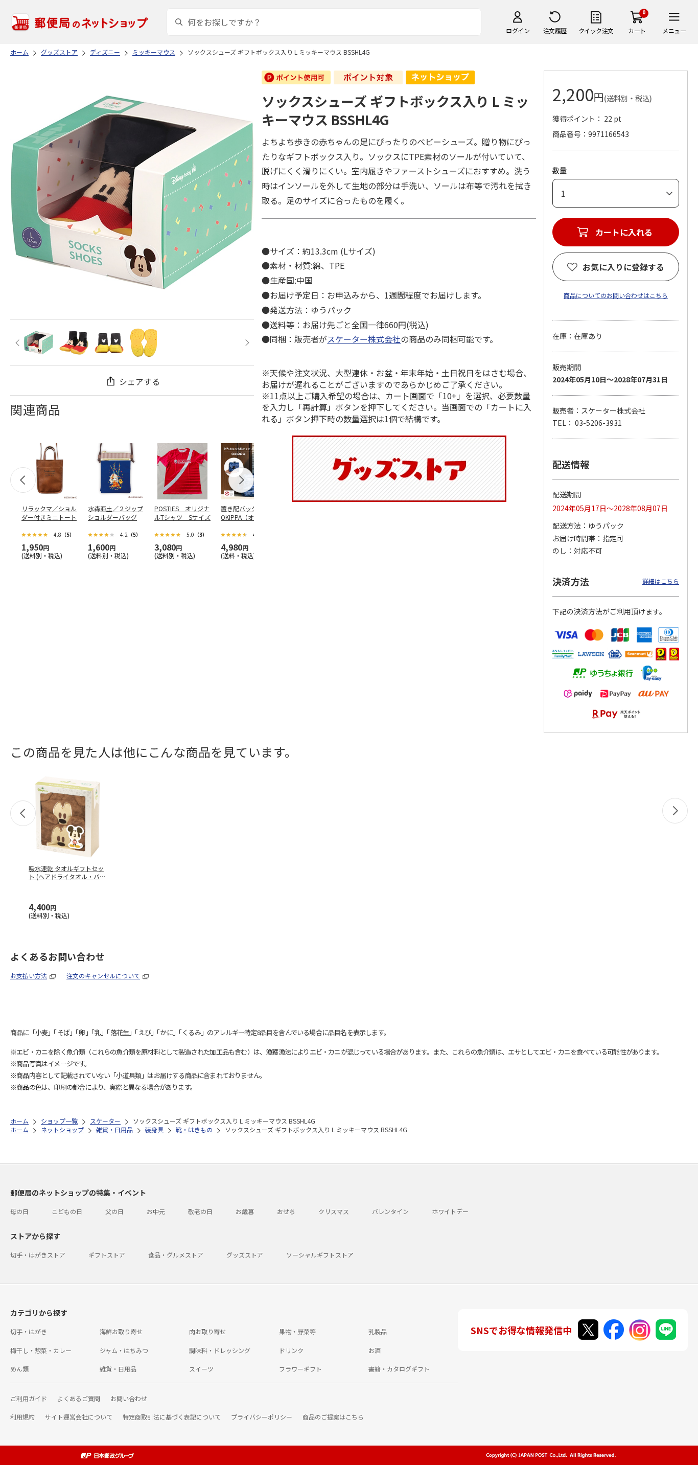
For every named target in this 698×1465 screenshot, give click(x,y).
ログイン (517, 30)
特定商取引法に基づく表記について (172, 1416)
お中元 (156, 1211)
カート (637, 30)
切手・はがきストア (37, 1254)
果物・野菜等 (297, 1331)
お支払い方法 (28, 975)
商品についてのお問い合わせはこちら (616, 295)
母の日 (19, 1211)
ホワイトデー (450, 1211)
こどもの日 (67, 1211)
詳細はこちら (660, 581)
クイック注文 (596, 30)
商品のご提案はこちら (333, 1416)
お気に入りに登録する (623, 267)
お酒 (374, 1350)
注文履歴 (555, 30)
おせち (286, 1211)
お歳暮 (245, 1211)
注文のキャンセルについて (103, 975)
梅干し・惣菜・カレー (41, 1350)
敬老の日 (200, 1211)
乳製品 (377, 1331)
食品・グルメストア (175, 1254)
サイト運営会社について (78, 1416)
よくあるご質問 (78, 1398)
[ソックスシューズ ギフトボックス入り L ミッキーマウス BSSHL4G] (38, 342)
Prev (18, 342)
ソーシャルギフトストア (320, 1254)
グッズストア (244, 1254)
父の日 (114, 1211)
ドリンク (291, 1350)
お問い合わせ (128, 1398)
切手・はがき (28, 1331)
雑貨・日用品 (118, 1368)
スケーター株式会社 (364, 339)
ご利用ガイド (28, 1398)
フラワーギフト (300, 1368)
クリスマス (333, 1211)
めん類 (19, 1368)
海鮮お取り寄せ (121, 1331)
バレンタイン (390, 1211)
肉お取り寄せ (207, 1331)
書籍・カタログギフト (399, 1368)
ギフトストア (106, 1254)
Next (245, 342)
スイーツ (201, 1368)
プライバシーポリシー (261, 1416)
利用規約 (22, 1416)
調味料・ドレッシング (219, 1350)
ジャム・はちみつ (124, 1350)
